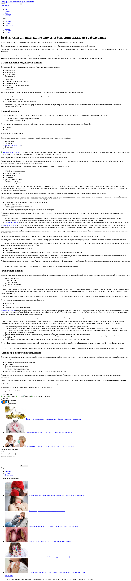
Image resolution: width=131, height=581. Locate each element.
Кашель (7, 11)
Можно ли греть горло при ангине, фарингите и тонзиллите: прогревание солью (57, 572)
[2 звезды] (12, 396)
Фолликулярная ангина (13, 145)
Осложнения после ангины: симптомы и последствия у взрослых (49, 432)
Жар (6, 13)
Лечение (8, 23)
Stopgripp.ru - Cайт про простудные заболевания (17, 2)
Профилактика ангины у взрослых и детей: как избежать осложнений (50, 446)
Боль (6, 9)
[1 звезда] (4, 396)
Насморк (8, 15)
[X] (8, 402)
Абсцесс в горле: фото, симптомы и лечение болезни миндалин (51, 541)
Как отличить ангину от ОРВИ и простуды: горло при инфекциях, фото (54, 557)
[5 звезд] (34, 396)
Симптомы (9, 25)
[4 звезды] (27, 396)
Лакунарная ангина (12, 222)
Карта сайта (9, 576)
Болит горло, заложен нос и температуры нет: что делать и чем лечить (53, 526)
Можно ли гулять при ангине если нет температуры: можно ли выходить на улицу (57, 495)
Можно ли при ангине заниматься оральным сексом (47, 511)
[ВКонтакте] (2, 402)
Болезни (8, 22)
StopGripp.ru (5, 6)
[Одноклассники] (4, 402)
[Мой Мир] (6, 402)
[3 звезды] (19, 396)
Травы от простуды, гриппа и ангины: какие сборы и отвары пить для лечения (53, 419)
